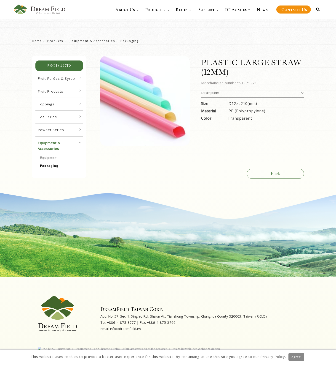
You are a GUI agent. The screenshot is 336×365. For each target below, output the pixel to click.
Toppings (46, 104)
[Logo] (39, 9)
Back (275, 173)
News (262, 9)
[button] (318, 9)
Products (155, 9)
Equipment (49, 157)
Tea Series (47, 117)
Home (37, 41)
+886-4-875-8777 (121, 322)
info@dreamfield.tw (125, 328)
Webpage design (209, 349)
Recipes (184, 9)
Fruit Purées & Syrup (56, 78)
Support (206, 9)
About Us (125, 9)
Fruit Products (50, 91)
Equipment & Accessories (92, 41)
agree (296, 357)
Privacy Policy (272, 356)
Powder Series (51, 129)
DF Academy (237, 9)
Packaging (129, 41)
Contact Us (294, 9)
